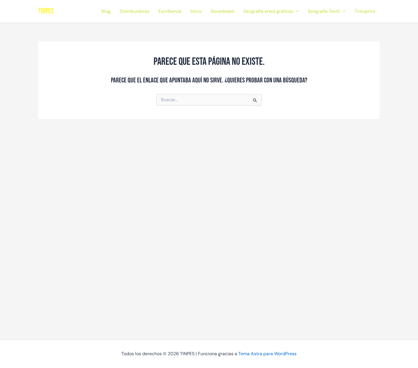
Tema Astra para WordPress (267, 354)
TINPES (46, 11)
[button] (296, 11)
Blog (106, 11)
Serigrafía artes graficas (268, 11)
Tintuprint (365, 11)
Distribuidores (134, 11)
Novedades (222, 11)
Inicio (196, 11)
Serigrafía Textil (324, 11)
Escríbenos (169, 11)
